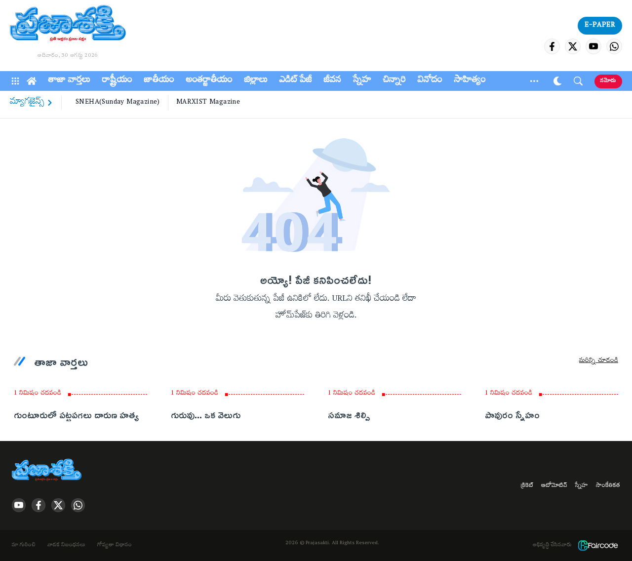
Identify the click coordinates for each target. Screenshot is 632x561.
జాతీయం (159, 81)
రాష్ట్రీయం (117, 81)
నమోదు (608, 81)
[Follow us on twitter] (572, 46)
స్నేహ (362, 81)
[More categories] (534, 81)
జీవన (332, 81)
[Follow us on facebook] (552, 46)
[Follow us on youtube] (593, 46)
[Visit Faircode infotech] (598, 545)
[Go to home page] (68, 24)
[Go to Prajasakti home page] (48, 470)
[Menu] (15, 81)
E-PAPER (600, 26)
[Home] (32, 81)
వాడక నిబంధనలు (66, 546)
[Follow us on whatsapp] (614, 46)
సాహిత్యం (470, 81)
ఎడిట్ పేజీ (295, 81)
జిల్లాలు (256, 81)
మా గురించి (24, 546)
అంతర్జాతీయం (209, 81)
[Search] (578, 81)
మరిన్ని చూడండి (598, 361)
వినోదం (430, 81)
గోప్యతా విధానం (114, 546)
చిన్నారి (394, 81)
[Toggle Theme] (557, 81)
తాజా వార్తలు (69, 81)
